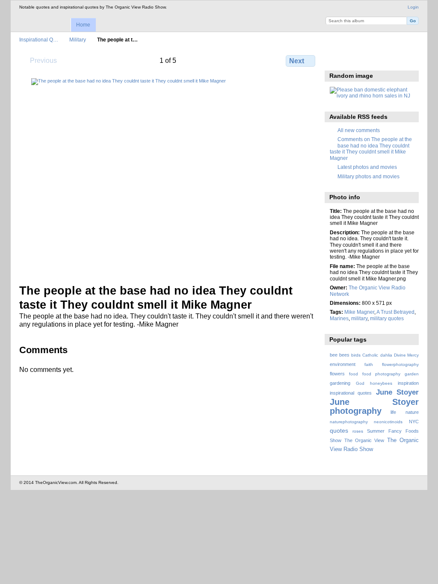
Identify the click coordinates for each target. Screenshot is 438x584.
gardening (340, 383)
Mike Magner (359, 312)
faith (368, 364)
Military (77, 39)
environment (342, 364)
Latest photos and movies (367, 167)
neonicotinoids (388, 421)
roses (357, 431)
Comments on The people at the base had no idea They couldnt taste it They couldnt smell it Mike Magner (371, 148)
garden (412, 374)
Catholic (370, 355)
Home (83, 25)
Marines (339, 318)
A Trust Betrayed (395, 312)
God (360, 383)
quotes (339, 430)
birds (356, 355)
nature (412, 412)
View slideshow (371, 60)
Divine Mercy (406, 355)
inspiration (408, 383)
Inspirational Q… (38, 39)
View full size (334, 60)
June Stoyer (397, 392)
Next (296, 61)
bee (333, 354)
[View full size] (168, 176)
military (359, 318)
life (393, 412)
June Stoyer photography (374, 406)
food (353, 374)
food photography (381, 374)
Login (413, 7)
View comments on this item (352, 60)
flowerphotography (400, 364)
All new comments (358, 130)
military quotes (387, 318)
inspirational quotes (351, 392)
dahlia (386, 355)
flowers (337, 373)
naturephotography (349, 421)
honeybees (381, 383)
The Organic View (364, 440)
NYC (414, 421)
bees (344, 354)
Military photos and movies (368, 176)
